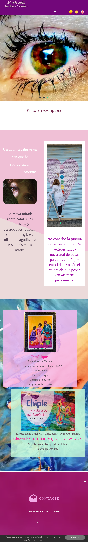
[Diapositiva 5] (68, 223)
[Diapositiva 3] (48, 97)
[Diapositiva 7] (76, 223)
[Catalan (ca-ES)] (71, 12)
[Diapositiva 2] (44, 97)
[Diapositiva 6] (72, 223)
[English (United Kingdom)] (82, 12)
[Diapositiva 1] (40, 97)
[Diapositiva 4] (65, 223)
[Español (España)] (76, 12)
